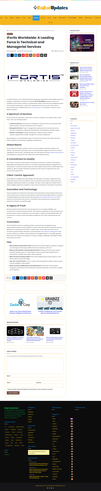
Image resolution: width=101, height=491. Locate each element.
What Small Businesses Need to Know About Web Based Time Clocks (54, 339)
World (72, 182)
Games (11, 18)
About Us (30, 435)
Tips (72, 172)
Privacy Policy (31, 430)
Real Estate (74, 165)
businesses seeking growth (50, 231)
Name (9, 376)
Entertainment (72, 18)
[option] (82, 43)
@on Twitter (32, 446)
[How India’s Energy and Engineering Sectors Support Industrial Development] (35, 331)
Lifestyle (73, 160)
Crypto (43, 18)
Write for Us (88, 18)
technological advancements (47, 197)
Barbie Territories (75, 128)
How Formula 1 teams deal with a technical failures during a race (86, 69)
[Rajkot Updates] (50, 7)
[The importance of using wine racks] (74, 105)
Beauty (73, 130)
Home (9, 30)
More (80, 18)
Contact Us (31, 437)
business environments (57, 152)
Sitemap (30, 440)
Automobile (74, 126)
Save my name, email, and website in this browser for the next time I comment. (30, 389)
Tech (6, 18)
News (54, 18)
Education (73, 143)
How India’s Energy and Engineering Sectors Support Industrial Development (35, 339)
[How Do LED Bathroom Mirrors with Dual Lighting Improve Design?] (15, 331)
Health (49, 18)
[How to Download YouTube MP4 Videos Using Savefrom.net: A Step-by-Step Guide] (74, 77)
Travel (30, 18)
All (71, 123)
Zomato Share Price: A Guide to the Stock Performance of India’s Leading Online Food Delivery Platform (86, 95)
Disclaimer (31, 432)
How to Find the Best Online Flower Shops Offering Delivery (82, 49)
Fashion (18, 18)
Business (36, 18)
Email (9, 382)
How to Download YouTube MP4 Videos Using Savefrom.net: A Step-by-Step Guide (86, 77)
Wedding (73, 179)
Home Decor (62, 18)
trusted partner (36, 107)
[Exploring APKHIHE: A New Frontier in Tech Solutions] (74, 86)
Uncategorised (75, 177)
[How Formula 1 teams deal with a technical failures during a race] (74, 69)
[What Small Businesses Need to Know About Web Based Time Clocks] (55, 331)
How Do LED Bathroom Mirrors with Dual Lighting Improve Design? (15, 339)
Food (24, 18)
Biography (73, 133)
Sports (72, 167)
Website (38, 382)
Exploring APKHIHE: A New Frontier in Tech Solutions (87, 85)
